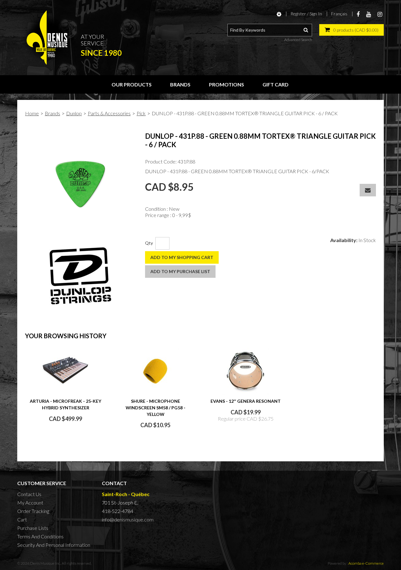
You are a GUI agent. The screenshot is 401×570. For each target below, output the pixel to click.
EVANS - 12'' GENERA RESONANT (246, 401)
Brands (180, 84)
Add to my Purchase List (180, 271)
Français (339, 13)
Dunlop (74, 113)
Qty (149, 243)
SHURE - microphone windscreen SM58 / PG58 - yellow (155, 407)
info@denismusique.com (128, 519)
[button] (351, 30)
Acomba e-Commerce (366, 563)
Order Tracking (33, 511)
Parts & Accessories (109, 113)
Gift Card (276, 84)
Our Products (132, 84)
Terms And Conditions (40, 536)
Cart (22, 519)
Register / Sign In (306, 13)
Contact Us (29, 494)
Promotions (226, 84)
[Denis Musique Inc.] (47, 37)
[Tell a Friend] (368, 190)
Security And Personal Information (53, 545)
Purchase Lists (32, 528)
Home (32, 113)
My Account (30, 502)
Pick (141, 113)
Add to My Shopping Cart (181, 257)
